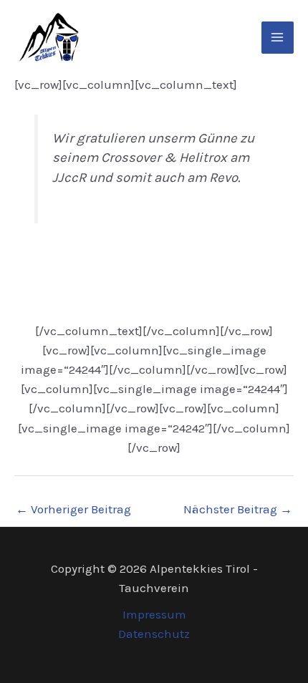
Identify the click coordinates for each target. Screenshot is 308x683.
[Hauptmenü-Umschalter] (277, 37)
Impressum (154, 614)
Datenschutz (154, 633)
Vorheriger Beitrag (73, 509)
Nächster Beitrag (237, 509)
